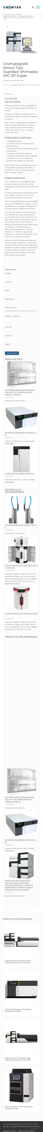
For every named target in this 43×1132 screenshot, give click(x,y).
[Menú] (37, 7)
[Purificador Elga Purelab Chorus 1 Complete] (21, 550)
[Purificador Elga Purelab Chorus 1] (21, 598)
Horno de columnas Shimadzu (19, 474)
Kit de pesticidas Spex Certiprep (20, 713)
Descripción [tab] (8, 94)
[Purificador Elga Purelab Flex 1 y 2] (21, 509)
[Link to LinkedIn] (32, 1121)
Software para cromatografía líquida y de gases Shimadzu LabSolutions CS (19, 392)
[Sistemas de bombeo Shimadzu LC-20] (21, 417)
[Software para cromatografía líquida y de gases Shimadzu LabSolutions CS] (21, 374)
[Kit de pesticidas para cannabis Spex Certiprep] (21, 736)
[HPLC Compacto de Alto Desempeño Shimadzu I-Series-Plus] (21, 863)
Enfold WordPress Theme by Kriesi (29, 1119)
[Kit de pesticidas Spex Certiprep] (21, 697)
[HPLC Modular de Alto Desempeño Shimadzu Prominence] (21, 824)
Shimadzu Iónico (35, 85)
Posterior (35, 408)
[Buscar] (32, 7)
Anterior (8, 408)
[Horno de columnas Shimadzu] (21, 458)
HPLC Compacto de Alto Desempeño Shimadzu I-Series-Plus (19, 880)
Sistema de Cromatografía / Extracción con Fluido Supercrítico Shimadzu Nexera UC (21, 799)
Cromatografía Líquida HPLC (17, 85)
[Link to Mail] (35, 1121)
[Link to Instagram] (38, 1121)
